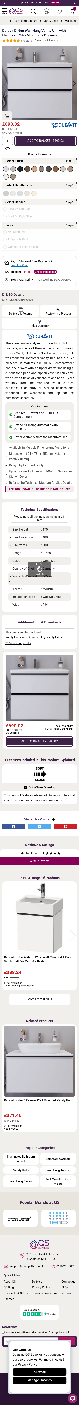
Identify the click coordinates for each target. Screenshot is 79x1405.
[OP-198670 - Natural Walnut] (56, 169)
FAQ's (64, 1287)
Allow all (40, 1372)
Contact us (68, 1281)
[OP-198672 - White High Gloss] (6, 177)
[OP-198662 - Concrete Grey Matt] (13, 169)
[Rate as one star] (43, 853)
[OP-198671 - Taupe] (63, 169)
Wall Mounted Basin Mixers (58, 1181)
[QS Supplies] (16, 10)
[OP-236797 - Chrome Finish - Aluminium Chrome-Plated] (13, 193)
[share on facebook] (13, 826)
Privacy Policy (41, 1287)
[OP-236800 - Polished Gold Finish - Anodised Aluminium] (34, 193)
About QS (10, 1281)
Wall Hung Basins (21, 1181)
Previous (4, 3)
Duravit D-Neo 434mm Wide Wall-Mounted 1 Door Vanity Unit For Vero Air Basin (38, 959)
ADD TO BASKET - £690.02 (45, 141)
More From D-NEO (39, 999)
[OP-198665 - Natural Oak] (34, 169)
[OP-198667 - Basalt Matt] (41, 169)
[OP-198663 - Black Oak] (20, 169)
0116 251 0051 (65, 1266)
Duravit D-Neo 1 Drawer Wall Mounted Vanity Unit (38, 1100)
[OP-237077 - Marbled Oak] (70, 169)
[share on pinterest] (65, 826)
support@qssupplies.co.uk (27, 1266)
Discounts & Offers (16, 1293)
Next (75, 3)
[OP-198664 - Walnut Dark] (27, 169)
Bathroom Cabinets (58, 1159)
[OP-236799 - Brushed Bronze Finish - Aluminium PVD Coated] (27, 193)
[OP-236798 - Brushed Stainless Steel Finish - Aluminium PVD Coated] (20, 193)
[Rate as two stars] (45, 853)
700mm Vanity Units (18, 643)
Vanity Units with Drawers (21, 637)
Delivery (37, 1281)
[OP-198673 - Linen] (13, 177)
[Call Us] (46, 11)
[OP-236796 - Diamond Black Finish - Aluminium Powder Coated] (6, 193)
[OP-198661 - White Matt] (6, 169)
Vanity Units (21, 1170)
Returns (66, 1293)
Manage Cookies (39, 1380)
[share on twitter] (39, 826)
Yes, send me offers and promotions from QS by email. (38, 1332)
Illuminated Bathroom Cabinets (21, 1159)
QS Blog (9, 1287)
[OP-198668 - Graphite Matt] (49, 169)
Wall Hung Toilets (58, 1170)
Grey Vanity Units (51, 637)
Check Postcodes (45, 271)
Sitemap (9, 1299)
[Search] (33, 11)
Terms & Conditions (44, 1293)
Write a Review (39, 861)
